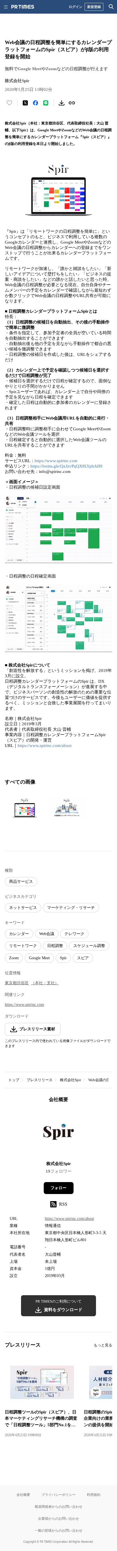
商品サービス (21, 881)
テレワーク (74, 934)
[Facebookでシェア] (35, 102)
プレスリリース (40, 1080)
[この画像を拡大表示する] (25, 807)
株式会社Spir (70, 1080)
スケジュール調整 (89, 946)
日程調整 (55, 946)
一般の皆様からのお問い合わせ (58, 1530)
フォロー (58, 1188)
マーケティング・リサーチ (71, 908)
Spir (63, 958)
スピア (83, 958)
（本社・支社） (45, 983)
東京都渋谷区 (17, 983)
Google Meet (39, 958)
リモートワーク (23, 946)
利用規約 (94, 1494)
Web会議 (46, 934)
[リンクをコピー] (71, 102)
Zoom (14, 958)
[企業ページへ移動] (58, 1133)
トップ (13, 1080)
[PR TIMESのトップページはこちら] (22, 7)
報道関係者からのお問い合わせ (58, 1506)
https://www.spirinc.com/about (45, 745)
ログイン (75, 6)
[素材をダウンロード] (61, 102)
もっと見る (103, 1345)
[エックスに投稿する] (25, 102)
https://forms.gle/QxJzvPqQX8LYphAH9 (66, 466)
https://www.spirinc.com (56, 460)
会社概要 (23, 1494)
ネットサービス (23, 908)
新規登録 (94, 6)
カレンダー (19, 934)
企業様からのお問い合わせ (58, 1518)
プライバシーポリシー (58, 1494)
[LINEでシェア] (45, 102)
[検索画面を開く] (111, 6)
